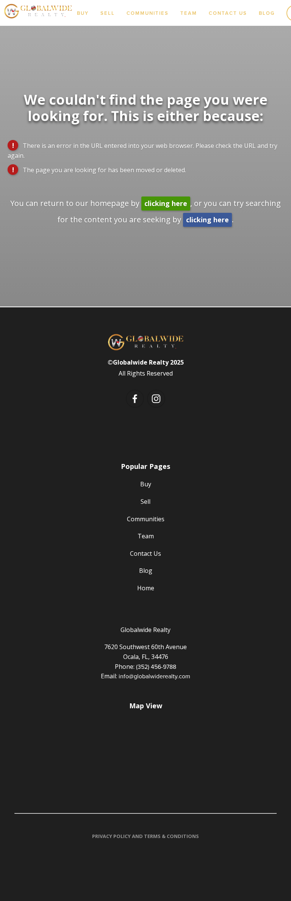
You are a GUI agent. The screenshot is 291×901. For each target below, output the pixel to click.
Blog (267, 13)
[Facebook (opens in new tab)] (135, 399)
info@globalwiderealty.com (154, 676)
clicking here (165, 203)
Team (188, 13)
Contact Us (228, 13)
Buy (83, 13)
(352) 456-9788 (156, 666)
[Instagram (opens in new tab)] (156, 399)
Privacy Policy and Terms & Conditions (145, 836)
